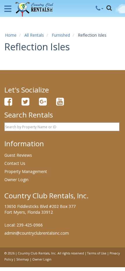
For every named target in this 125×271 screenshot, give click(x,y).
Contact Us (14, 163)
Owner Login (16, 179)
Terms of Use (96, 253)
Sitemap (22, 259)
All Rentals (34, 35)
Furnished (61, 35)
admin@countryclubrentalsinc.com (36, 233)
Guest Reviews (18, 155)
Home (11, 35)
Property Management (25, 171)
